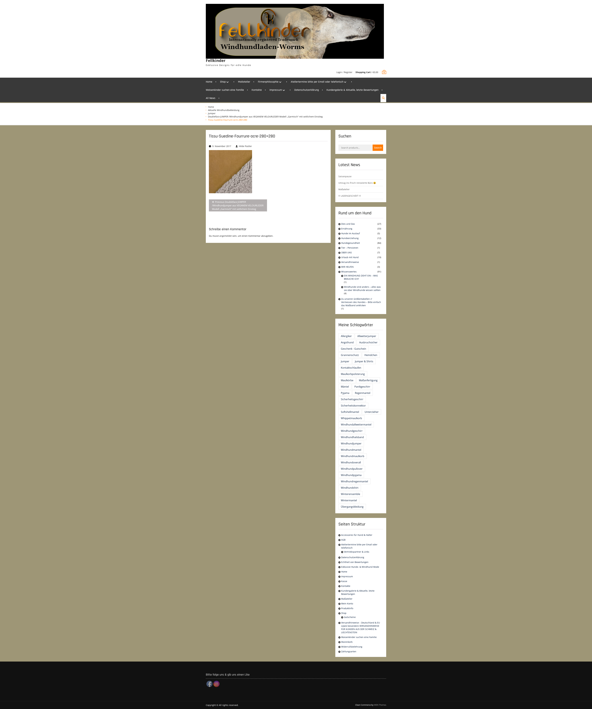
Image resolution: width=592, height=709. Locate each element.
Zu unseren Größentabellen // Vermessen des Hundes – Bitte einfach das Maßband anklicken (361, 302)
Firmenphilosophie (268, 82)
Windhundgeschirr (352, 431)
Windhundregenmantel (354, 481)
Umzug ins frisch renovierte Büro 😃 (357, 182)
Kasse (344, 581)
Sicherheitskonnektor (353, 405)
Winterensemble (350, 494)
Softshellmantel (350, 412)
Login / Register (344, 72)
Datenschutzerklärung (306, 90)
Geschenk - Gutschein (353, 348)
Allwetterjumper (366, 336)
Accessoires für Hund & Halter (356, 534)
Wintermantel (349, 500)
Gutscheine (350, 617)
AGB (343, 539)
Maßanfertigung (368, 380)
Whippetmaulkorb (351, 418)
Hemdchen (370, 355)
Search (378, 147)
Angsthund (347, 342)
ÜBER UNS (346, 252)
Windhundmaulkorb (352, 456)
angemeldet (225, 235)
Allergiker (346, 336)
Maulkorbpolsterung (353, 374)
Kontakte (257, 90)
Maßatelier (244, 82)
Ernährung (346, 228)
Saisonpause (345, 176)
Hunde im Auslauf (350, 233)
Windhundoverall (351, 462)
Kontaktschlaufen (351, 367)
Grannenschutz (350, 355)
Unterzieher (372, 412)
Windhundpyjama (351, 475)
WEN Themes (380, 704)
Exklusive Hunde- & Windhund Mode (360, 566)
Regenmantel (362, 393)
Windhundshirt (349, 487)
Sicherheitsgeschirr (352, 399)
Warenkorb (347, 641)
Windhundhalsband (352, 437)
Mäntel (345, 386)
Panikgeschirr (362, 386)
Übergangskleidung (352, 506)
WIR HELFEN (347, 266)
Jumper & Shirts (364, 361)
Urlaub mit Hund (350, 257)
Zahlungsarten (348, 651)
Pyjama (345, 393)
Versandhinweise (350, 262)
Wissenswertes (349, 271)
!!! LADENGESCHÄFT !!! (349, 195)
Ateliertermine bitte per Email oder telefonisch (317, 82)
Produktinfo (347, 608)
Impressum (275, 90)
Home (209, 82)
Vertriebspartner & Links (356, 551)
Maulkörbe (347, 380)
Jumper (212, 113)
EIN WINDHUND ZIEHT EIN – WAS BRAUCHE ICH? (361, 277)
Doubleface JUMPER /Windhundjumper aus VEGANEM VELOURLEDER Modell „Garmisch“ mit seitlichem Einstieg (265, 116)
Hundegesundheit (350, 242)
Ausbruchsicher (368, 342)
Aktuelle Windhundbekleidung (223, 110)
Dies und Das (348, 223)
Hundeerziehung (350, 238)
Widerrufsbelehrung (351, 646)
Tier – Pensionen (349, 247)
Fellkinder (215, 60)
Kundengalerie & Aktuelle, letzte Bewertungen (352, 90)
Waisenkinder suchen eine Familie (225, 90)
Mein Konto (347, 603)
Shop (223, 82)
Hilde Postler (245, 146)
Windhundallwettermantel (356, 424)
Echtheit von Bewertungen (354, 562)
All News (210, 98)
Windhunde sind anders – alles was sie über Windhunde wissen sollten (362, 288)
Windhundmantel (351, 450)
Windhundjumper (351, 443)
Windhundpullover (352, 468)
